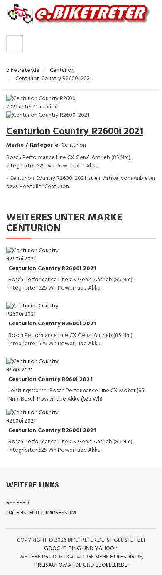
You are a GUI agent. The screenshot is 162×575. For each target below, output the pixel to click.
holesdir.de (126, 557)
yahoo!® (106, 548)
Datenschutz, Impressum (41, 513)
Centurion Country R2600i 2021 (52, 268)
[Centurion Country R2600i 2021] (39, 255)
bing (75, 548)
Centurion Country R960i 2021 (50, 379)
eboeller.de (112, 565)
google (55, 548)
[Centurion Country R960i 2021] (39, 366)
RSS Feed (17, 503)
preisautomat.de (58, 565)
